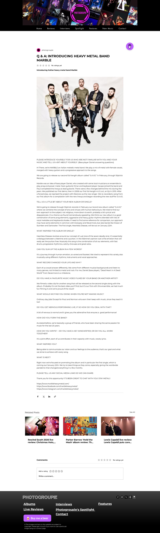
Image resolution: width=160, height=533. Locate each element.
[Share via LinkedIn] (49, 396)
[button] (51, 28)
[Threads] (130, 497)
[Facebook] (117, 497)
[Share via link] (55, 396)
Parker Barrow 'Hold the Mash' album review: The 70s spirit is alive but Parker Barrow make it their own (79, 441)
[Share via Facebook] (38, 396)
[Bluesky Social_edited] (134, 497)
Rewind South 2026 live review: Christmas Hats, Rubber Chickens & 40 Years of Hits (41, 441)
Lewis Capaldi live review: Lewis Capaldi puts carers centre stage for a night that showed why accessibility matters (118, 441)
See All (132, 412)
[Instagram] (122, 497)
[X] (126, 497)
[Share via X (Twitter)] (43, 396)
